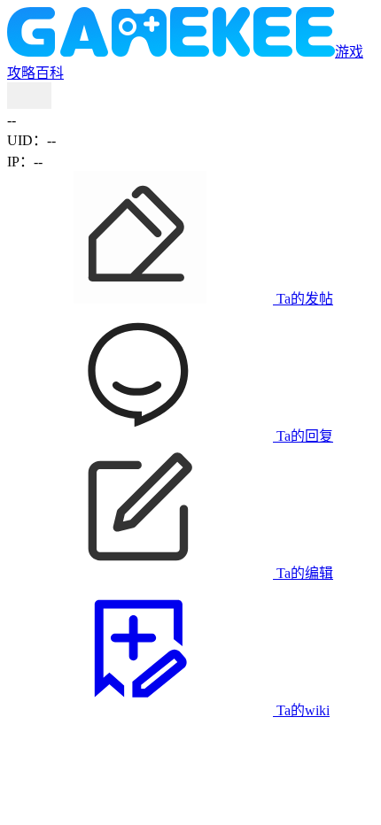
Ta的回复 (303, 435)
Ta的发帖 (303, 298)
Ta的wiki (301, 710)
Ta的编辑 (303, 573)
